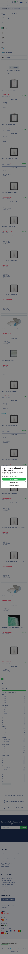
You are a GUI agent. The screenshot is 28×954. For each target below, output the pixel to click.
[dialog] (14, 477)
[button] (13, 485)
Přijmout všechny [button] (14, 479)
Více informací (14, 476)
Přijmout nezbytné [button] (14, 482)
